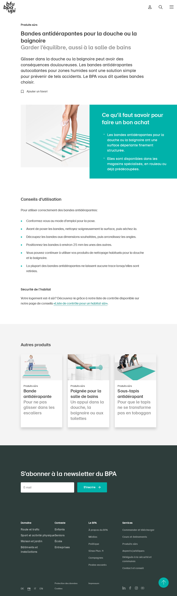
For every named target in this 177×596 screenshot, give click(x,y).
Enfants (60, 529)
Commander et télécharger (138, 529)
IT (35, 588)
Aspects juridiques (133, 550)
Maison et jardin (31, 541)
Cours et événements (134, 536)
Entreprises (62, 547)
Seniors (59, 535)
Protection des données (66, 583)
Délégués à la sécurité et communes (137, 559)
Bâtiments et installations (29, 549)
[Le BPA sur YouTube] (142, 588)
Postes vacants (97, 564)
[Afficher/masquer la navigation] (172, 6)
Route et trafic (30, 529)
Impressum (93, 583)
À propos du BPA (98, 529)
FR (29, 588)
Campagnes (95, 557)
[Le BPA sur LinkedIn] (123, 588)
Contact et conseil (133, 568)
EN (41, 588)
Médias (92, 536)
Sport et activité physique (37, 535)
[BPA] (9, 8)
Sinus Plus (94, 550)
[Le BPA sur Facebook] (130, 587)
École (58, 541)
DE (22, 588)
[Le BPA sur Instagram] (136, 588)
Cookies (58, 588)
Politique (93, 543)
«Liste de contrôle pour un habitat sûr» (81, 303)
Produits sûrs (130, 543)
